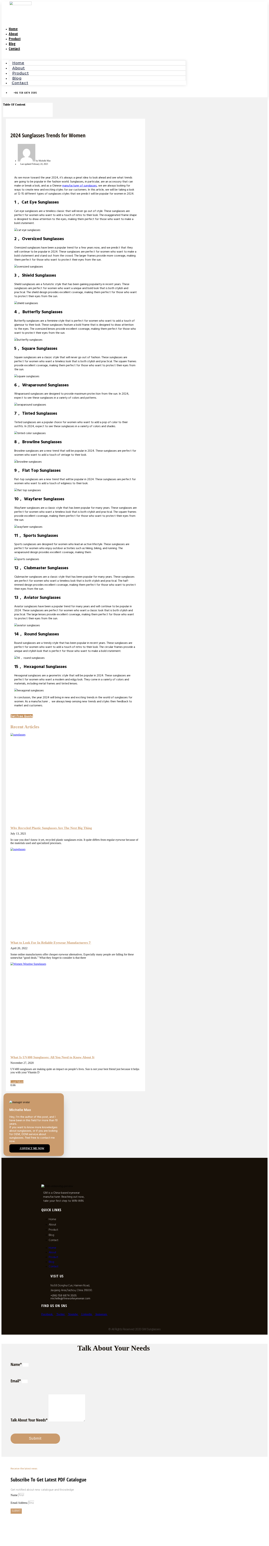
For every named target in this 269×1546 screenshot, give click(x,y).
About (18, 68)
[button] (93, 55)
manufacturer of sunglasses (79, 186)
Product (20, 73)
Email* (16, 1380)
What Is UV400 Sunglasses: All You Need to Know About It (52, 1057)
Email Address (19, 1502)
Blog (51, 1235)
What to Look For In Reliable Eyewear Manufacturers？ (50, 942)
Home (18, 63)
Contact (14, 48)
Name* (17, 1364)
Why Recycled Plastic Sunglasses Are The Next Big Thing (51, 828)
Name (14, 1495)
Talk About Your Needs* (29, 1420)
